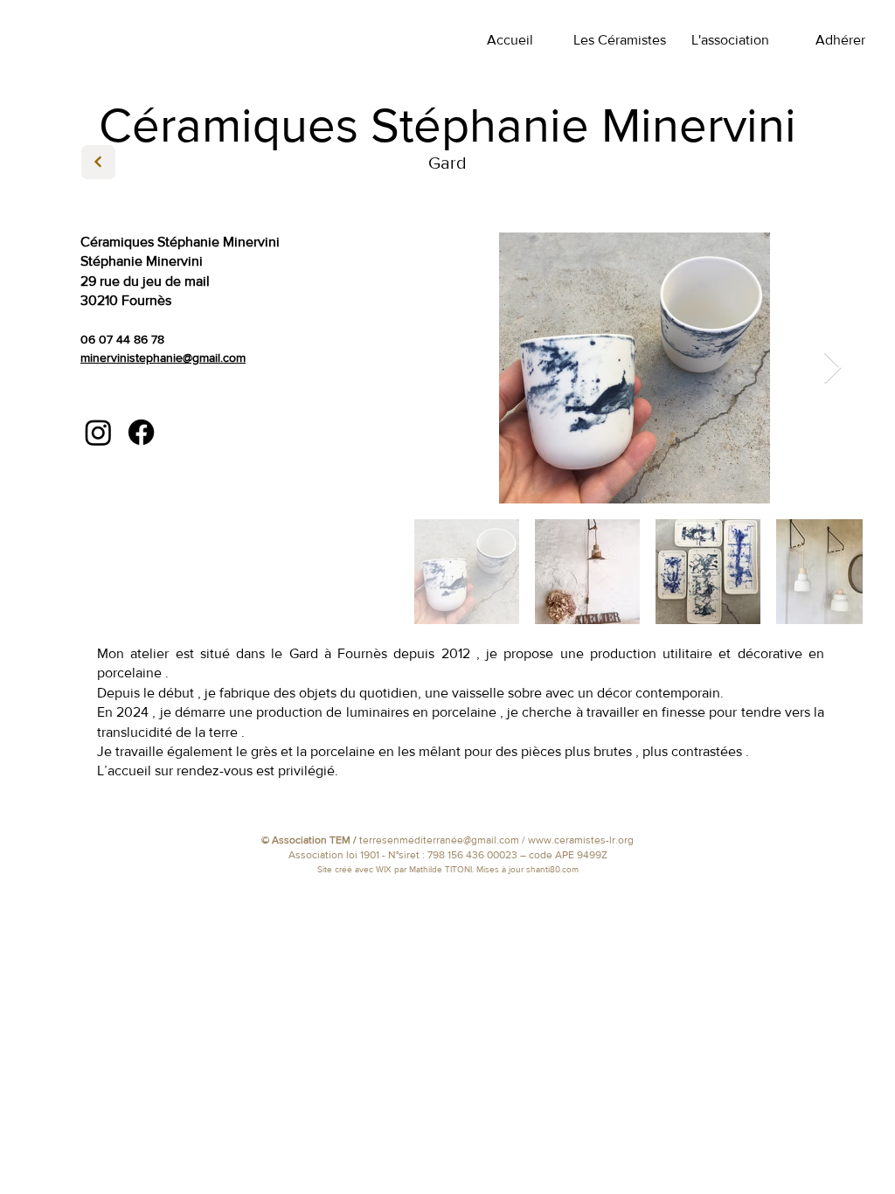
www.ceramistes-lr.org (581, 840)
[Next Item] (832, 368)
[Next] (98, 162)
